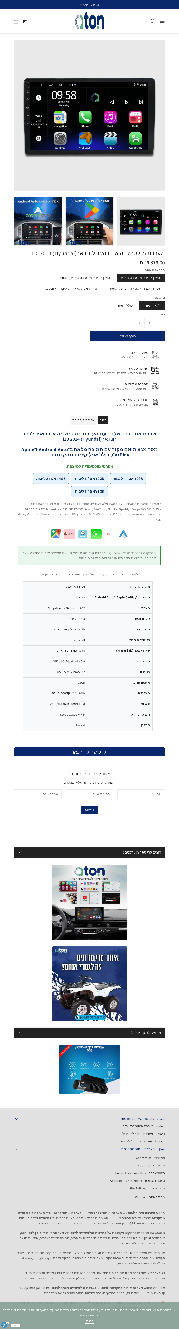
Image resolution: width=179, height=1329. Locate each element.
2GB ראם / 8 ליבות (89, 478)
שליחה (89, 810)
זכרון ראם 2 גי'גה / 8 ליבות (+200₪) (84, 278)
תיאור (103, 420)
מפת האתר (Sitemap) (150, 1197)
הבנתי (89, 1321)
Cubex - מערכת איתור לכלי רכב (144, 1126)
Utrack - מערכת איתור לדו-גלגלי (143, 1134)
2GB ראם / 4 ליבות (128, 478)
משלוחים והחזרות (83, 420)
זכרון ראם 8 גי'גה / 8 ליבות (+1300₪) (71, 289)
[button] (89, 4)
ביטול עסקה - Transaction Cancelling (140, 1173)
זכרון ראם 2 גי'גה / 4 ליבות (140, 278)
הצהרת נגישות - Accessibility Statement (137, 1181)
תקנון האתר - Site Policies (147, 1188)
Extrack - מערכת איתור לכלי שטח (142, 1141)
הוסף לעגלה (127, 336)
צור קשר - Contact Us (150, 1158)
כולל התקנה (124, 305)
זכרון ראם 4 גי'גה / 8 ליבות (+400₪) (134, 289)
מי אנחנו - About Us (151, 1165)
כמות (161, 314)
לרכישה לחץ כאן (90, 752)
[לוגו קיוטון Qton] (90, 21)
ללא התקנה (152, 305)
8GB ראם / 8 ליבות (89, 491)
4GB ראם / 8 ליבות (50, 478)
